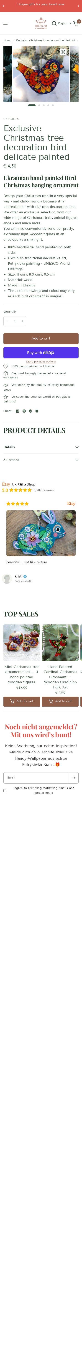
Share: (7, 411)
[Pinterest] (30, 411)
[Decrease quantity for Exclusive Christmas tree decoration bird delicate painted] (7, 321)
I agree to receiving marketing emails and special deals (43, 790)
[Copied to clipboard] (37, 411)
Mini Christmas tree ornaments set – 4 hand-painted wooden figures (21, 674)
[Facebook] (17, 411)
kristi (44, 576)
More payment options (41, 361)
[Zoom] (63, 52)
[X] (24, 411)
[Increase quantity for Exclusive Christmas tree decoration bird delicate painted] (22, 321)
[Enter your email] (73, 777)
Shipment (11, 460)
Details (9, 447)
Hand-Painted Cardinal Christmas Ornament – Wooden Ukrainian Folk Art (60, 677)
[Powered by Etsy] (18, 503)
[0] (75, 23)
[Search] (54, 23)
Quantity (10, 311)
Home (7, 40)
